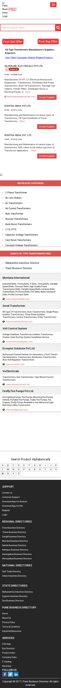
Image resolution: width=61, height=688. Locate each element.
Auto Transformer (14, 213)
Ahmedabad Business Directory (17, 558)
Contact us (7, 493)
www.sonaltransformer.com (19, 321)
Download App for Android (14, 501)
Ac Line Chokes (13, 197)
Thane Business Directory (18, 268)
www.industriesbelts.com (18, 299)
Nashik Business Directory (14, 545)
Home (5, 613)
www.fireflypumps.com (17, 410)
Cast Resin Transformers (18, 240)
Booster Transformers (16, 219)
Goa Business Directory (13, 600)
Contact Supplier (47, 97)
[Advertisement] (30, 433)
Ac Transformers (14, 203)
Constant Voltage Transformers (21, 245)
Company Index (9, 657)
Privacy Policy (8, 622)
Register (6, 510)
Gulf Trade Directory (11, 571)
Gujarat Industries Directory (15, 596)
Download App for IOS (12, 506)
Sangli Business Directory (14, 536)
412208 (14, 74)
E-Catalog (6, 661)
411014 (14, 139)
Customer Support (11, 497)
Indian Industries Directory (14, 576)
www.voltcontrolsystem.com (19, 342)
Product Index (8, 653)
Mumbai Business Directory (15, 541)
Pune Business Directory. (36, 681)
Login (4, 515)
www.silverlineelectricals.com (21, 96)
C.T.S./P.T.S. (11, 229)
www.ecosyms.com (15, 364)
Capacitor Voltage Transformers (21, 234)
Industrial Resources (11, 631)
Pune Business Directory (13, 528)
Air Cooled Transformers (18, 208)
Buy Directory (8, 648)
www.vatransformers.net (18, 384)
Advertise (6, 666)
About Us (6, 618)
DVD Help (6, 644)
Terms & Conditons (11, 627)
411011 (14, 110)
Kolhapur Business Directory (15, 550)
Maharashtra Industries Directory (22, 263)
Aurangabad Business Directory (17, 554)
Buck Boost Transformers (18, 224)
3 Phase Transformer (16, 192)
